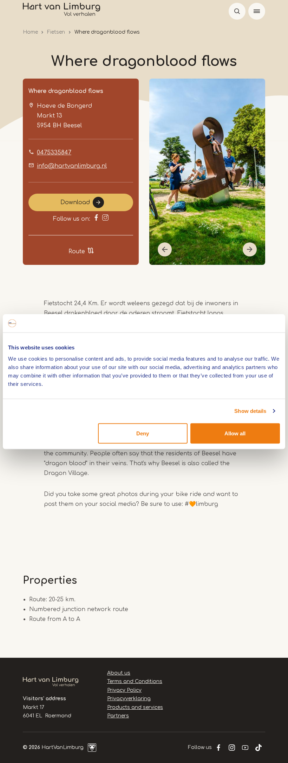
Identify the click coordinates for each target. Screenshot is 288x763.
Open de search (237, 11)
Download (75, 202)
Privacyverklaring (129, 698)
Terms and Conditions (134, 681)
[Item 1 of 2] (207, 172)
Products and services (135, 707)
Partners (118, 715)
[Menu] (256, 11)
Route (76, 251)
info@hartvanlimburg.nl (72, 166)
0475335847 (54, 152)
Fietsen (56, 32)
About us (118, 673)
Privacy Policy (124, 690)
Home (30, 32)
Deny (142, 433)
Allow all (235, 433)
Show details (250, 411)
